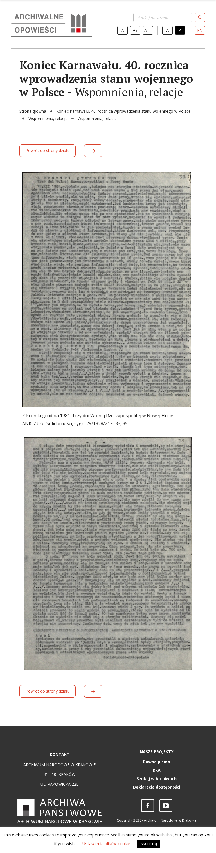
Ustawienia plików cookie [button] (106, 843)
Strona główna (33, 111)
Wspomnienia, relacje (48, 118)
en (199, 30)
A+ (135, 30)
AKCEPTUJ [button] (149, 843)
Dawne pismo (156, 761)
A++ (147, 30)
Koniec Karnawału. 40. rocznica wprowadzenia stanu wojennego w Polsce (123, 111)
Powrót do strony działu (47, 150)
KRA (157, 770)
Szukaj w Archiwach (157, 778)
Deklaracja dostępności (156, 787)
